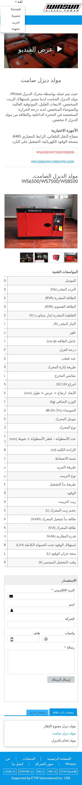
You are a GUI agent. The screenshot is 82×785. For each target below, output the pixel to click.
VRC (51, 771)
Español (16, 16)
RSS (39, 771)
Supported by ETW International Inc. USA (41, 778)
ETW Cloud (67, 771)
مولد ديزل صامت (64, 733)
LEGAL (8, 771)
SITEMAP (24, 771)
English (16, 29)
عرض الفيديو (36, 49)
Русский (16, 9)
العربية (15, 22)
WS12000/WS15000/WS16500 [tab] (52, 162)
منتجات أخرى (37, 712)
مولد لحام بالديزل (64, 740)
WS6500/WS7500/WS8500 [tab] (55, 152)
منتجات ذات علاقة (63, 712)
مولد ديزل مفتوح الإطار (60, 726)
